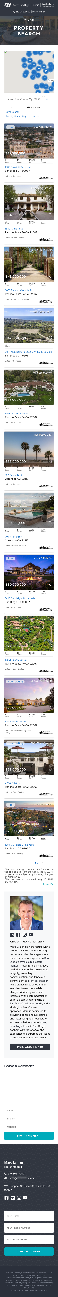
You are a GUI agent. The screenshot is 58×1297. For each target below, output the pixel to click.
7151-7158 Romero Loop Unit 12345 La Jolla (28, 351)
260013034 (46, 126)
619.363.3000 (16, 1173)
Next (38, 863)
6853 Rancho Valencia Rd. (19, 290)
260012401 (46, 434)
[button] (41, 85)
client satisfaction (38, 980)
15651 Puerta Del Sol (16, 660)
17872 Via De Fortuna (16, 413)
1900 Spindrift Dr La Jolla (18, 167)
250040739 (46, 373)
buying (43, 1022)
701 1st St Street (13, 536)
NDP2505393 (45, 188)
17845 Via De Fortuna (16, 721)
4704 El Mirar (12, 783)
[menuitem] (13, 112)
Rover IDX (48, 884)
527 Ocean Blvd (13, 475)
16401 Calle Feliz (14, 228)
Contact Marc (29, 1251)
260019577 (46, 804)
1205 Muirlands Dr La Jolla (19, 844)
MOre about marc (30, 1047)
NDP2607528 (45, 742)
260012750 (46, 558)
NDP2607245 (45, 681)
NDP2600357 (45, 619)
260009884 (46, 311)
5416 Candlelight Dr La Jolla (20, 598)
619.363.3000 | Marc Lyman (30, 12)
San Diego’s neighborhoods (26, 1003)
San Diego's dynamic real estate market (29, 962)
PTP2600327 (45, 496)
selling (16, 1026)
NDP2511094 (45, 250)
